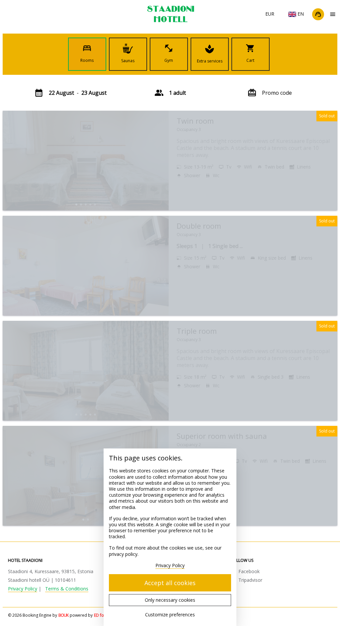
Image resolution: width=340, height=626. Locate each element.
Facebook (249, 571)
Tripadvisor (250, 580)
